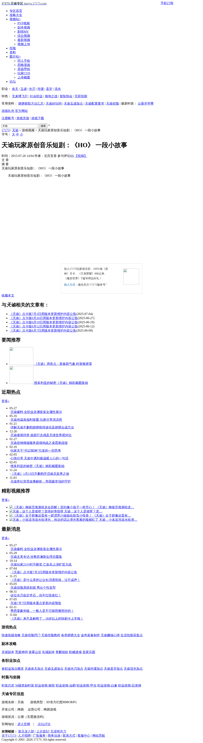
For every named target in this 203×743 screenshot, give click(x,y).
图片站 (15, 56)
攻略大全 (16, 15)
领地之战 (51, 96)
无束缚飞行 (20, 96)
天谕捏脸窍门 (30, 635)
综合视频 (23, 35)
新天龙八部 (26, 731)
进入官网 (23, 724)
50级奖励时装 (25, 685)
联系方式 (69, 735)
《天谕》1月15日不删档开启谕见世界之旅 (40, 473)
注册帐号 (8, 118)
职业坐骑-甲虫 (87, 685)
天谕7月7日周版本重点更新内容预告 (36, 603)
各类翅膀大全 (70, 635)
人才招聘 (24, 735)
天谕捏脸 (112, 103)
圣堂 (49, 89)
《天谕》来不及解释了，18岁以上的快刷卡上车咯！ (47, 618)
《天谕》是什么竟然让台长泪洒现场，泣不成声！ (45, 580)
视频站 (15, 19)
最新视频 (23, 40)
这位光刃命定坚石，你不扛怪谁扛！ (36, 595)
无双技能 (81, 96)
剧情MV (23, 31)
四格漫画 (23, 65)
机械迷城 (75, 652)
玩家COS (23, 73)
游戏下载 (37, 118)
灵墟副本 (8, 652)
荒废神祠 (21, 652)
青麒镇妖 (62, 652)
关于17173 (9, 735)
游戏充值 (22, 118)
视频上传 (23, 44)
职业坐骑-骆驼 (45, 685)
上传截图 (23, 77)
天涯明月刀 (58, 731)
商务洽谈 (54, 735)
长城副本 (48, 652)
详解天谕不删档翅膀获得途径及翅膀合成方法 (42, 427)
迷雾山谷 (35, 652)
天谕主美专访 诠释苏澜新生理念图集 (36, 556)
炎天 (15, 89)
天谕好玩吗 (54, 103)
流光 (58, 89)
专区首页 (16, 10)
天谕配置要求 (94, 103)
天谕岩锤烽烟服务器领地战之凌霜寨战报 (39, 442)
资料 (13, 52)
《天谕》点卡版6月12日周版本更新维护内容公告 (44, 326)
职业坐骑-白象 (107, 685)
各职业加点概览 (13, 668)
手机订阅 (167, 3)
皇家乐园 (88, 652)
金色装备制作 (90, 635)
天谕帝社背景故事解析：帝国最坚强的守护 (41, 481)
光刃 (32, 89)
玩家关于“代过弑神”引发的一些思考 (36, 450)
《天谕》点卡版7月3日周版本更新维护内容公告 (43, 314)
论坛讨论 (44, 724)
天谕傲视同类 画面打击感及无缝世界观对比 (41, 435)
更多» (6, 401)
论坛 (13, 81)
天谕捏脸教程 (50, 635)
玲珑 (40, 89)
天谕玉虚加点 (73, 103)
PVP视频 (23, 23)
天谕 (15, 130)
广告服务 (39, 735)
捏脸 (13, 48)
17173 (6, 130)
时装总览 (8, 685)
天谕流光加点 (133, 668)
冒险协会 (66, 96)
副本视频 (23, 27)
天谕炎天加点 (34, 668)
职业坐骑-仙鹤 (66, 685)
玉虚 (23, 89)
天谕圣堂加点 (113, 668)
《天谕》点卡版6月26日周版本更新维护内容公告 (44, 318)
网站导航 (98, 735)
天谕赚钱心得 (110, 635)
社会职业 (36, 96)
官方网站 (21, 111)
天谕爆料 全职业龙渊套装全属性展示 (36, 412)
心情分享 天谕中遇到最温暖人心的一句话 (39, 458)
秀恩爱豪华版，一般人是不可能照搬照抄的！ (42, 610)
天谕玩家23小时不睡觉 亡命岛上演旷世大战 (41, 564)
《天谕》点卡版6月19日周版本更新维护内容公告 (44, 322)
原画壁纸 (23, 69)
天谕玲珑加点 (93, 668)
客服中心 (84, 735)
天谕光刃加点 (73, 668)
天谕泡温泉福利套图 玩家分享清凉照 (36, 419)
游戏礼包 (8, 111)
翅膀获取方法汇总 (31, 103)
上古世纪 (42, 731)
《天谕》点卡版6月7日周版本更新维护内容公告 (43, 330)
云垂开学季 (146, 103)
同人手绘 (23, 60)
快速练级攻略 (11, 635)
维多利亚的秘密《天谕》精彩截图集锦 (37, 466)
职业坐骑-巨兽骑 (129, 685)
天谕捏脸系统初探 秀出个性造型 (33, 587)
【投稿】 (81, 155)
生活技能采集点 (132, 635)
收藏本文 (8, 295)
